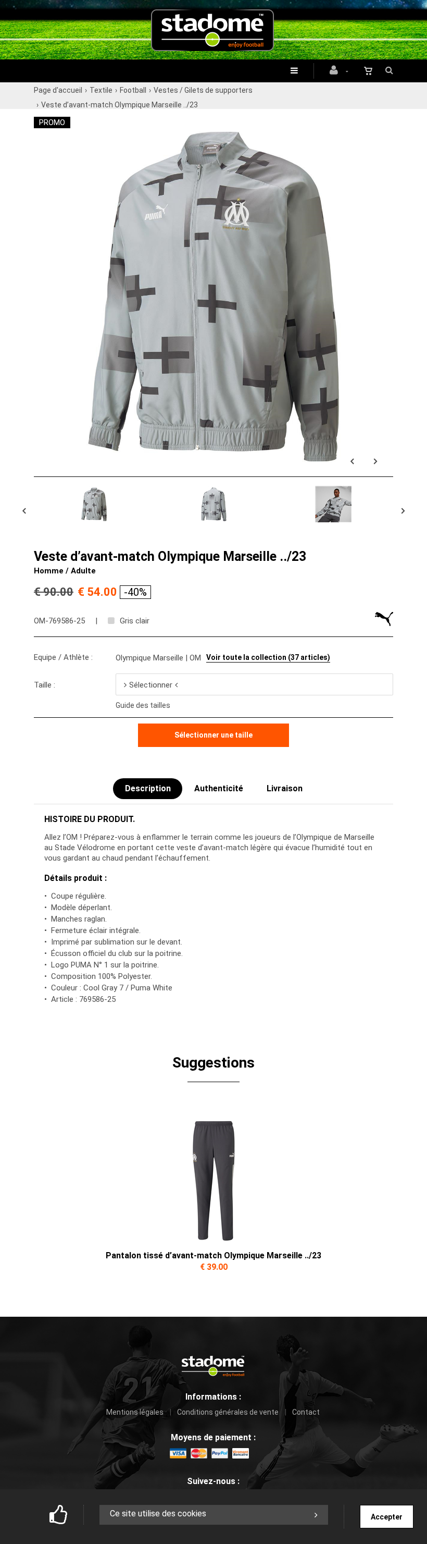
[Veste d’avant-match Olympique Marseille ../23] (213, 122)
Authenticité (218, 788)
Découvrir (213, 1174)
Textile (101, 90)
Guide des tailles (143, 705)
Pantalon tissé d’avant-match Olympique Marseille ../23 (213, 1255)
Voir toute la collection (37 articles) (268, 657)
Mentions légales (135, 1412)
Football (133, 90)
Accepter (387, 1517)
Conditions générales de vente (228, 1412)
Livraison (285, 788)
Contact (306, 1412)
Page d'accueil (58, 90)
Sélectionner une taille (213, 735)
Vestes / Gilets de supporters (203, 90)
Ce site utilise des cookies (158, 1513)
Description (148, 788)
